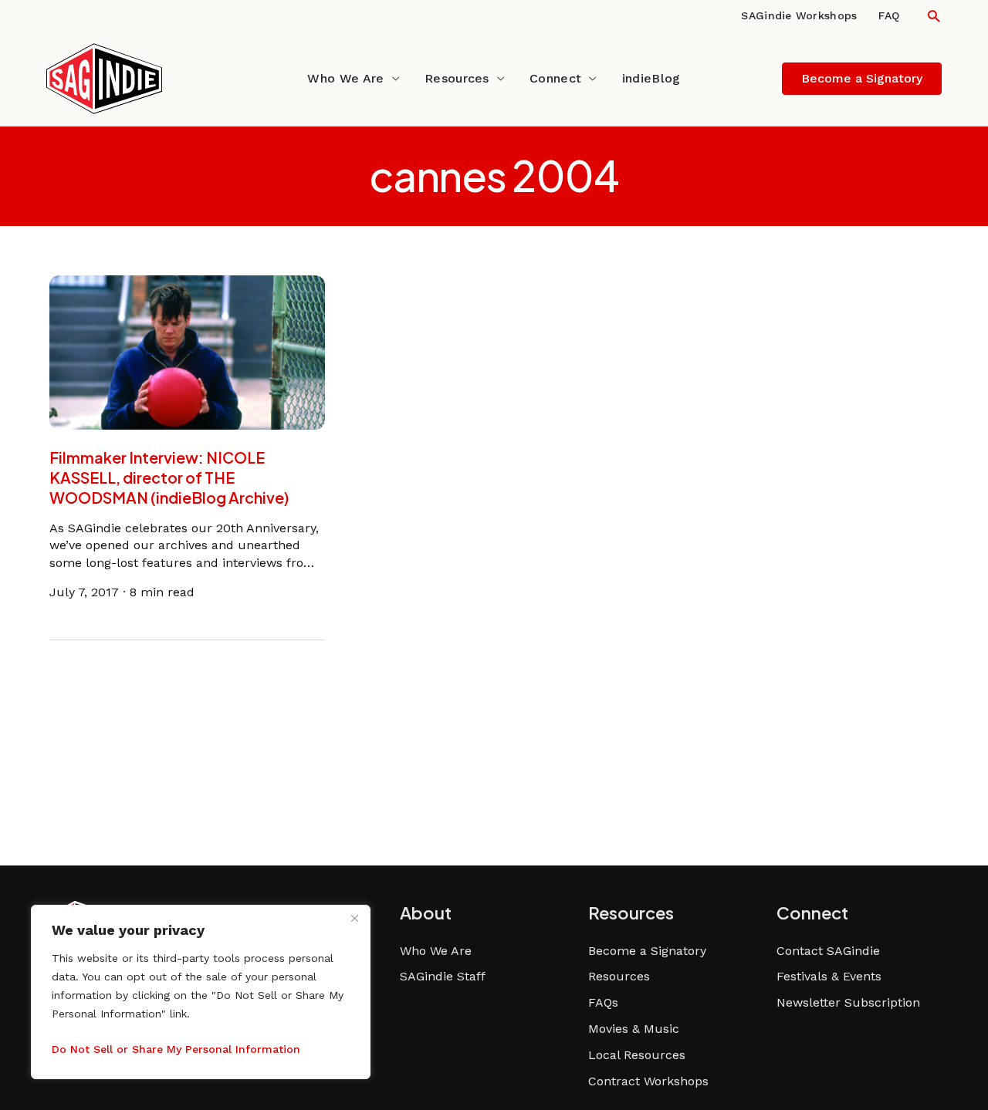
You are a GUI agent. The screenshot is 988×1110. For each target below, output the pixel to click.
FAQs (603, 1002)
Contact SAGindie (828, 950)
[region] (200, 992)
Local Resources (636, 1055)
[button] (933, 16)
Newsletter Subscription (848, 1002)
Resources (457, 78)
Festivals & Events (829, 976)
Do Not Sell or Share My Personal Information (176, 1049)
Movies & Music (633, 1028)
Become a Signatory (647, 950)
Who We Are (345, 78)
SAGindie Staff (443, 976)
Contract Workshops (648, 1081)
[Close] (354, 918)
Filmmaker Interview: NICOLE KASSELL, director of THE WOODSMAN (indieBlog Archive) (169, 477)
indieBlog (651, 78)
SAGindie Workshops (799, 15)
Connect (555, 78)
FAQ (888, 15)
